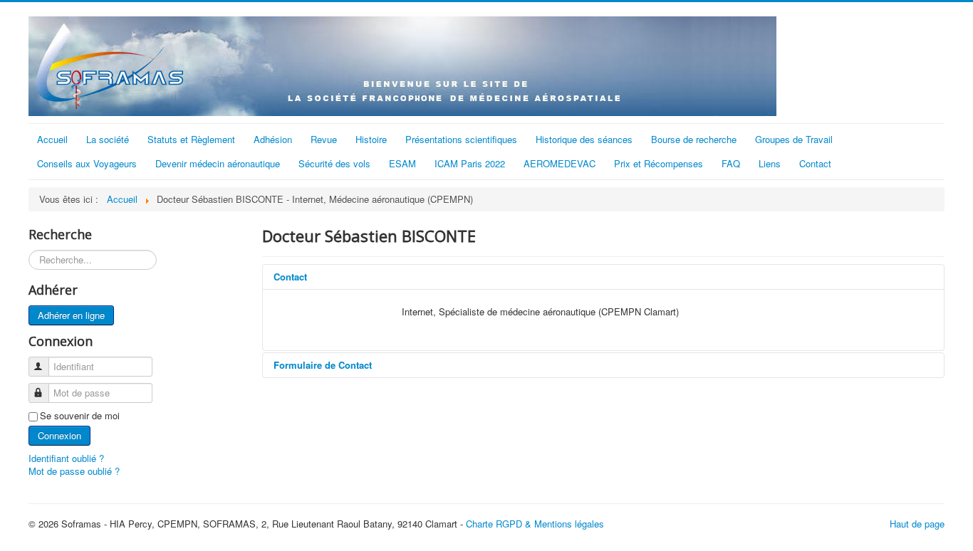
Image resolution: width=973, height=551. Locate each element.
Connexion (59, 435)
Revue (324, 139)
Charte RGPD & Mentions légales (535, 523)
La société (107, 139)
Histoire (371, 139)
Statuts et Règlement (191, 139)
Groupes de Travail (794, 139)
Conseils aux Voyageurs (87, 163)
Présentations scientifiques (461, 139)
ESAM (402, 163)
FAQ (731, 163)
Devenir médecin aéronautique (217, 163)
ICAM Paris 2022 (470, 163)
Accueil (52, 139)
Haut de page (917, 523)
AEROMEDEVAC (559, 163)
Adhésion (273, 139)
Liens (770, 163)
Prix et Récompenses (658, 163)
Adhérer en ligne (71, 315)
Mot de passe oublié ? (74, 471)
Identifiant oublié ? (66, 458)
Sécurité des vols (334, 163)
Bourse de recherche (694, 139)
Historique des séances (584, 139)
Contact (815, 163)
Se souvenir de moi (80, 415)
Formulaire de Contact (323, 365)
